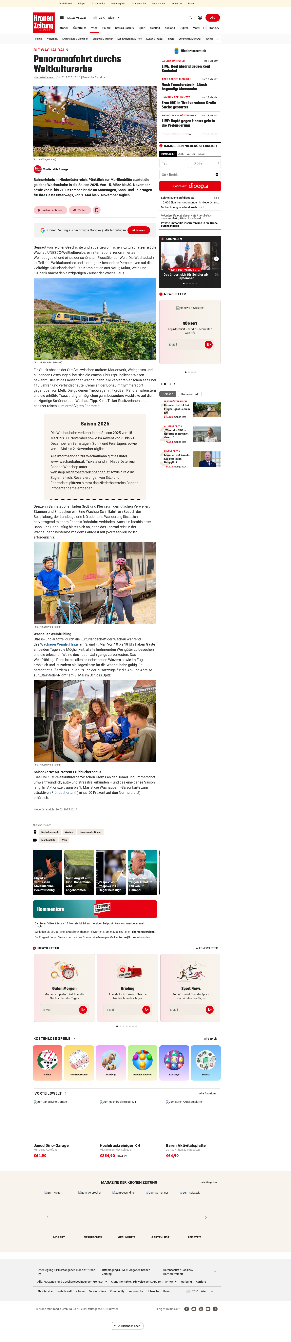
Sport (142, 27)
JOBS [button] (181, 154)
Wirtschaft (52, 38)
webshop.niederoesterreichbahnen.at (80, 472)
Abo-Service (45, 1291)
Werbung (186, 1281)
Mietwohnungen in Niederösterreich (190, 207)
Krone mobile (138, 3)
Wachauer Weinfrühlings (59, 644)
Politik (106, 27)
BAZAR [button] (201, 154)
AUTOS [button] (191, 154)
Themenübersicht (143, 931)
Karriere (201, 1281)
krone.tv (214, 27)
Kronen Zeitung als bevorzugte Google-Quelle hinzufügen (96, 230)
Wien (94, 27)
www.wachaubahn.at (67, 461)
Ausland (170, 27)
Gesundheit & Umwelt (190, 38)
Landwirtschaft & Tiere (129, 38)
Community (98, 3)
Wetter (209, 38)
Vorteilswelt (65, 3)
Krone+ (63, 27)
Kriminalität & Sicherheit (75, 38)
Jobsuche (176, 3)
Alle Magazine (209, 1182)
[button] (203, 28)
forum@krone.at (129, 937)
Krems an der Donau (90, 832)
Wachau (69, 832)
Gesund (155, 27)
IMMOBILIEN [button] (168, 154)
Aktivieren (138, 230)
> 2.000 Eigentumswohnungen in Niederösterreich (190, 202)
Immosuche (158, 3)
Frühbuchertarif (63, 792)
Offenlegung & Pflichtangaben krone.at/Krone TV (66, 1272)
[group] (47, 872)
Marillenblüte (48, 840)
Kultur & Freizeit (154, 38)
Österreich (80, 27)
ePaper (82, 3)
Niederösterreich (44, 77)
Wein (64, 840)
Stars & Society (124, 27)
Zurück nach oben (126, 1326)
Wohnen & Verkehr (103, 38)
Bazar (191, 3)
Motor (196, 27)
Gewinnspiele (118, 3)
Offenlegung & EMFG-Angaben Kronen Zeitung (126, 1272)
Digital (184, 27)
